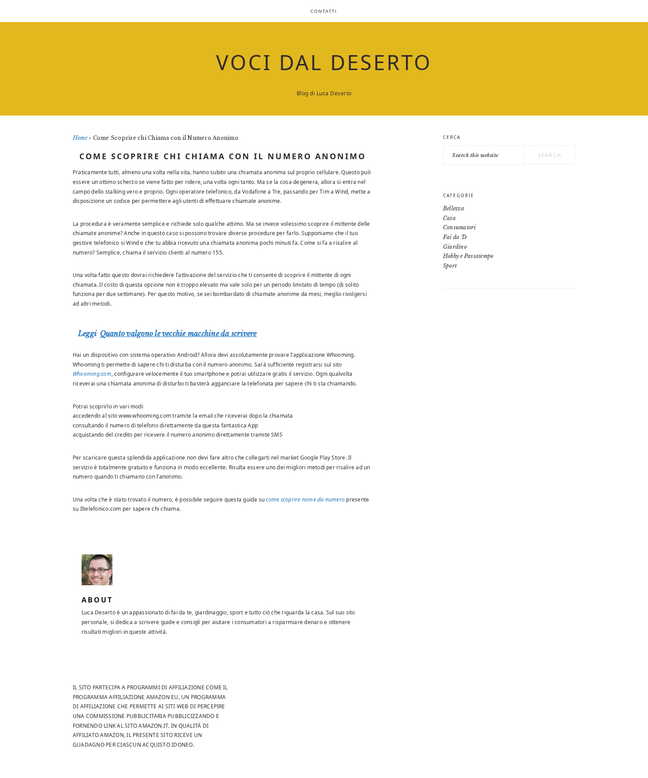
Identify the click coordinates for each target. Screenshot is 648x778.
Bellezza (453, 208)
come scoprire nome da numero (305, 499)
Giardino (455, 246)
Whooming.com (92, 374)
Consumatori (459, 227)
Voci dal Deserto (324, 62)
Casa (449, 218)
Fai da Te (455, 237)
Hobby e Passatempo (468, 256)
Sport (450, 265)
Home (80, 138)
